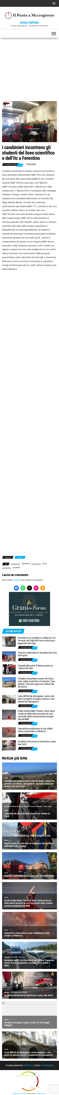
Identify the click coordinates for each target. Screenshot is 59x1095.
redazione (31, 164)
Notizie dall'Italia (29, 22)
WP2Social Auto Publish (20, 1093)
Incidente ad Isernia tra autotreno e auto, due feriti (37, 743)
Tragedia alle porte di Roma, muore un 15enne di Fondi (35, 667)
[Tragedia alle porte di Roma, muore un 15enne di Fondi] (9, 669)
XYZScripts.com (41, 1093)
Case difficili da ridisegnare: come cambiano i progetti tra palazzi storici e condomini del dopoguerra (36, 699)
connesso (17, 580)
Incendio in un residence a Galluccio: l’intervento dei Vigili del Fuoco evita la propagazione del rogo (37, 640)
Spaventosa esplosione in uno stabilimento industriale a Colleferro (35, 730)
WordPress (28, 1065)
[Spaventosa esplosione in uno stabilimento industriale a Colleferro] (9, 732)
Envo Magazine (47, 1065)
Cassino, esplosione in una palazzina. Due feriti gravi (37, 654)
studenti (16, 567)
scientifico (6, 568)
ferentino (26, 563)
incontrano (36, 564)
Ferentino (20, 557)
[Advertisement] (29, 68)
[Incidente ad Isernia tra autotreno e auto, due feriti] (9, 745)
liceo (44, 563)
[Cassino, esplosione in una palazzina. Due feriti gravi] (9, 656)
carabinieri (15, 564)
